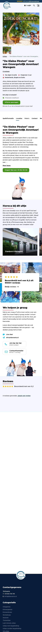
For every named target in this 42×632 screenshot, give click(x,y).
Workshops (7, 615)
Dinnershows (7, 612)
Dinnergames (7, 609)
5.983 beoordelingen (33, 1)
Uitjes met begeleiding (11, 625)
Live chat (9, 334)
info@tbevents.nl (12, 337)
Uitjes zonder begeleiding (12, 628)
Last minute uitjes (9, 623)
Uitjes (5, 56)
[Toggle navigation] (38, 5)
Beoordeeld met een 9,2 (24, 386)
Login (28, 5)
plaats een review (24, 395)
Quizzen (5, 617)
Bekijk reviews (10, 286)
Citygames (6, 606)
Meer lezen (7, 165)
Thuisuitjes (6, 620)
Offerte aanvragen (11, 102)
